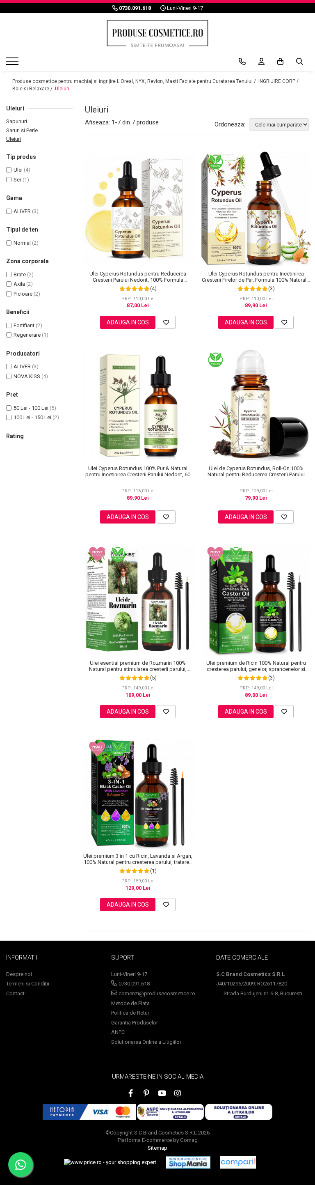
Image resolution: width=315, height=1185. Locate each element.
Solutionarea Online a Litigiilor (146, 1042)
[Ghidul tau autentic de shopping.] (238, 1162)
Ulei (18, 170)
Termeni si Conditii (27, 984)
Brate (20, 274)
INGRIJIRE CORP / (279, 81)
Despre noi (19, 974)
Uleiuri (62, 89)
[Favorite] (166, 322)
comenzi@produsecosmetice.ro (156, 993)
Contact (15, 993)
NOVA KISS (27, 376)
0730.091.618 (133, 984)
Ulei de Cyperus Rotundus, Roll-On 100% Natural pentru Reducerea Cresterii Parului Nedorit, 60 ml (256, 471)
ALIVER (22, 211)
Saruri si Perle (22, 130)
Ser (17, 180)
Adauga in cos (128, 322)
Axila (19, 284)
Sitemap (157, 1148)
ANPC (118, 1032)
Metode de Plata (130, 1003)
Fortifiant (24, 325)
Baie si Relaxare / (33, 89)
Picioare (23, 294)
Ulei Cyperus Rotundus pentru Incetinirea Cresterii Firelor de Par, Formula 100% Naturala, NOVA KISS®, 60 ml (256, 277)
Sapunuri (16, 121)
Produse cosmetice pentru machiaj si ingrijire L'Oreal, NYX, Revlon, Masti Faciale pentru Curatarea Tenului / (134, 81)
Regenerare (27, 335)
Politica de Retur (130, 1013)
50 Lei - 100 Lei (31, 408)
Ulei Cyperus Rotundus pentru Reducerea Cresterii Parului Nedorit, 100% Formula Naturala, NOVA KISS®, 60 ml (137, 277)
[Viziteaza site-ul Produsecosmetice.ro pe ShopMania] (188, 1162)
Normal (22, 243)
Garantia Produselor (134, 1023)
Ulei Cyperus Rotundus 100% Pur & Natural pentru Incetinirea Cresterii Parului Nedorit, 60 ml (137, 471)
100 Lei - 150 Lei (32, 417)
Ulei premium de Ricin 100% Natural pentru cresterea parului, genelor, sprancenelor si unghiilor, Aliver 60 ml (256, 666)
